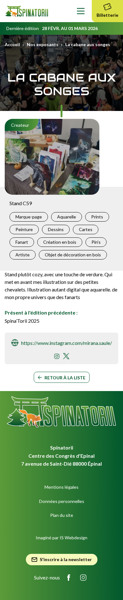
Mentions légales (61, 487)
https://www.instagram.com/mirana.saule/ (66, 343)
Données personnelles (61, 501)
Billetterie (107, 15)
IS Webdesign (73, 537)
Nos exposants (42, 44)
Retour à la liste (64, 377)
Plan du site (61, 515)
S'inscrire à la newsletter (66, 559)
